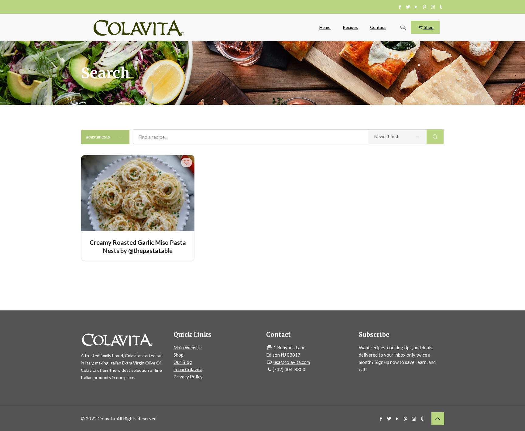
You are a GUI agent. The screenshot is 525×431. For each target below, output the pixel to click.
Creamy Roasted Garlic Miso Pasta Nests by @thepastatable (138, 246)
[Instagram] (433, 6)
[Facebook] (400, 6)
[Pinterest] (424, 6)
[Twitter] (408, 6)
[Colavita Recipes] (138, 27)
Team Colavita (187, 369)
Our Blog (182, 362)
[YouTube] (416, 6)
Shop (428, 27)
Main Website (187, 347)
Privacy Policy (188, 376)
